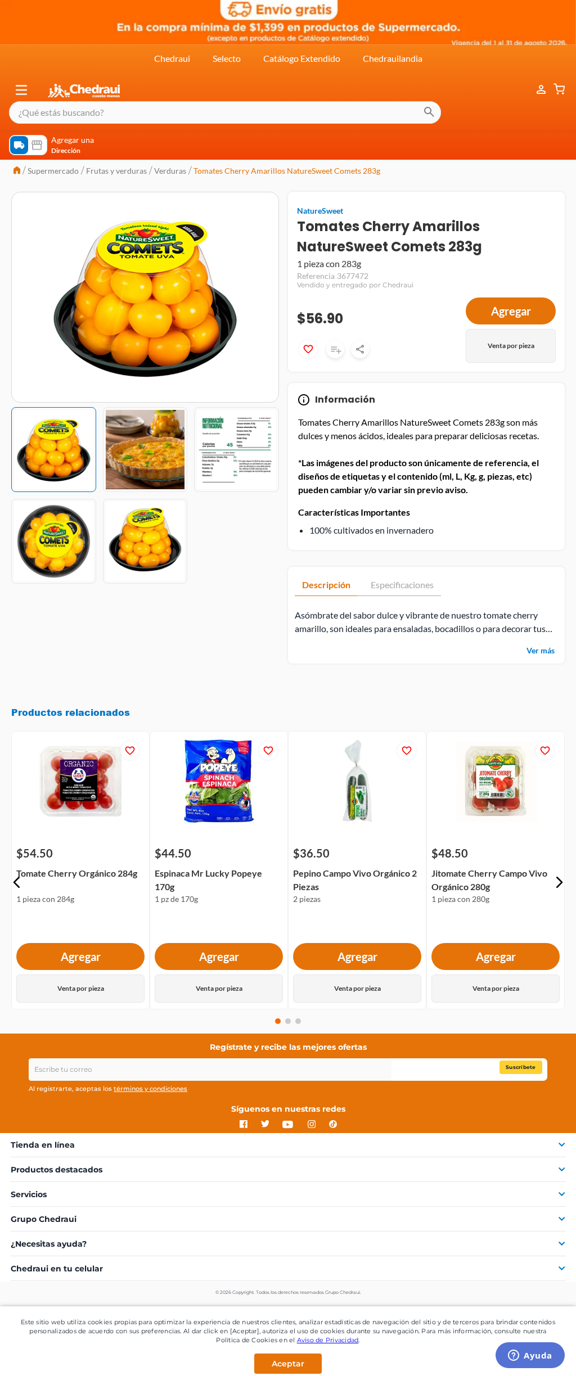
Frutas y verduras (116, 170)
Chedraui (172, 58)
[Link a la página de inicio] (16, 171)
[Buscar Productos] (429, 112)
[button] (21, 90)
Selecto (227, 58)
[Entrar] (535, 89)
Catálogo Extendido (301, 58)
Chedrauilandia (392, 58)
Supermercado (53, 170)
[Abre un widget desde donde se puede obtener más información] (530, 1356)
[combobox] (225, 112)
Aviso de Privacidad (328, 1340)
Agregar (511, 311)
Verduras (170, 170)
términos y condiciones (150, 1089)
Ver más (540, 650)
